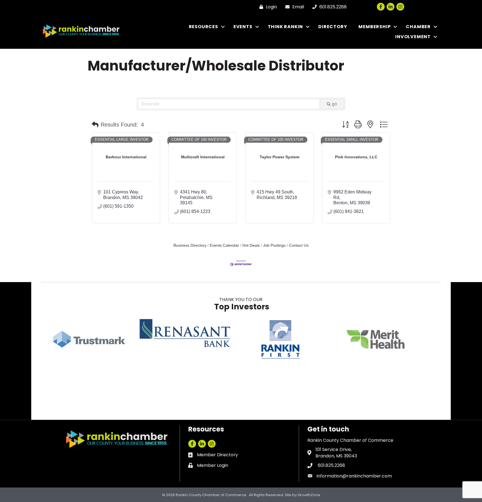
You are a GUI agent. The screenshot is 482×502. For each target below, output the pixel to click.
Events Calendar (224, 245)
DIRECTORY (332, 26)
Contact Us (299, 245)
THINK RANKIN (285, 26)
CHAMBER (418, 26)
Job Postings (274, 245)
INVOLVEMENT (413, 36)
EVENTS (242, 26)
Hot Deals (251, 245)
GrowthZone (309, 495)
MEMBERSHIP (374, 26)
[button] (95, 125)
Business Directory (189, 245)
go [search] (334, 103)
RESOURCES (203, 26)
